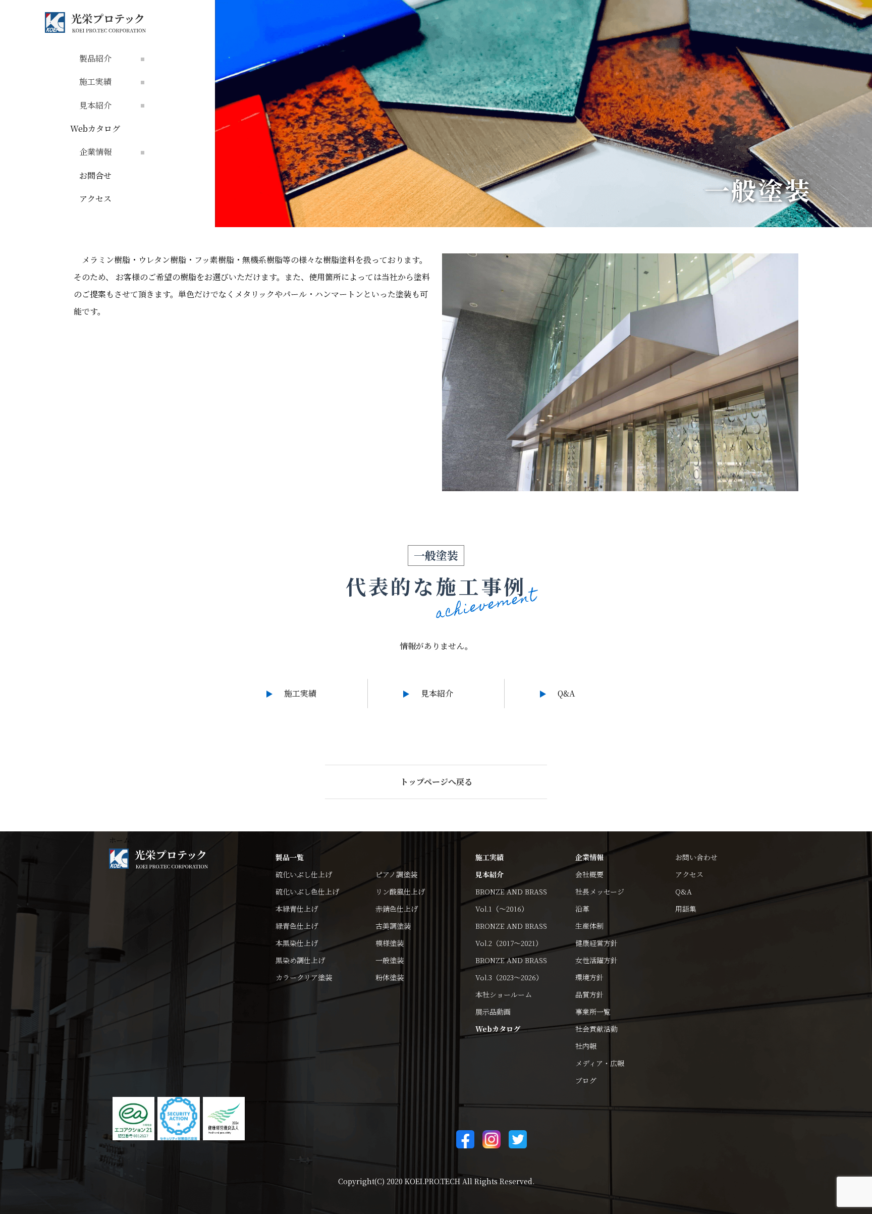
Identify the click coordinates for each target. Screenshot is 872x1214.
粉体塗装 (389, 977)
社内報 (585, 1046)
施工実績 (300, 693)
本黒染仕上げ (297, 943)
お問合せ (95, 175)
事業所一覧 (593, 1012)
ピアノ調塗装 (396, 874)
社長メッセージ (599, 891)
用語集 (685, 909)
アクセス (95, 198)
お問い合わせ (696, 857)
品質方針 (589, 994)
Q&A (566, 693)
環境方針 (589, 977)
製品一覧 (290, 857)
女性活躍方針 (596, 960)
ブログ (585, 1080)
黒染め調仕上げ (300, 960)
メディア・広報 (599, 1063)
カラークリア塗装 (304, 977)
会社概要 (589, 874)
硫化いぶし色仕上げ (307, 891)
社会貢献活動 (596, 1029)
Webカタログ (95, 128)
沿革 (582, 909)
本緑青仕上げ (297, 909)
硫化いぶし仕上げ (304, 874)
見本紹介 (437, 693)
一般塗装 (389, 960)
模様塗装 (389, 943)
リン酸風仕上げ (400, 891)
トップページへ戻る (436, 781)
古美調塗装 (393, 926)
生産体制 (589, 926)
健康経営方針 (596, 943)
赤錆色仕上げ (396, 909)
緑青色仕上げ (297, 926)
